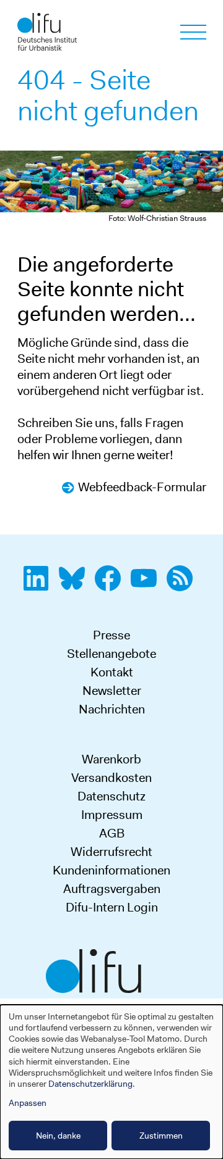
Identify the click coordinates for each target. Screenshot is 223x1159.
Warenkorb (111, 759)
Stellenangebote (111, 654)
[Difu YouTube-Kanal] (147, 585)
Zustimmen (161, 1135)
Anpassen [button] (27, 1102)
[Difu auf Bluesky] (75, 585)
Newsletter (111, 691)
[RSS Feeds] (183, 585)
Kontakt (111, 672)
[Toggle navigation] (193, 32)
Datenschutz (111, 796)
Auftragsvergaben (111, 889)
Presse (111, 635)
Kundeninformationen (111, 870)
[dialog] (111, 1082)
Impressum (111, 815)
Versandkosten (111, 778)
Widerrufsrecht (111, 852)
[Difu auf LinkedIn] (39, 585)
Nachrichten (112, 709)
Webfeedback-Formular (142, 487)
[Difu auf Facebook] (111, 585)
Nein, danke (58, 1135)
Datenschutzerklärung (90, 1083)
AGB (112, 833)
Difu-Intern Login (112, 907)
